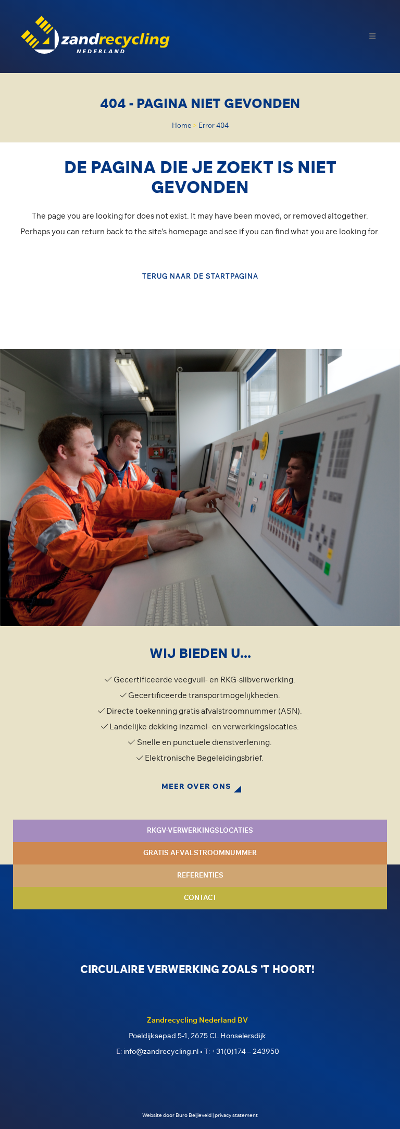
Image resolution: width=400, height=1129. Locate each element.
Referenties (200, 875)
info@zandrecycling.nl (160, 1051)
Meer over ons (196, 786)
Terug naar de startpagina (200, 276)
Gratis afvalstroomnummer (200, 853)
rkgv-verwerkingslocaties (200, 830)
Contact (200, 898)
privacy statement (236, 1115)
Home (181, 126)
